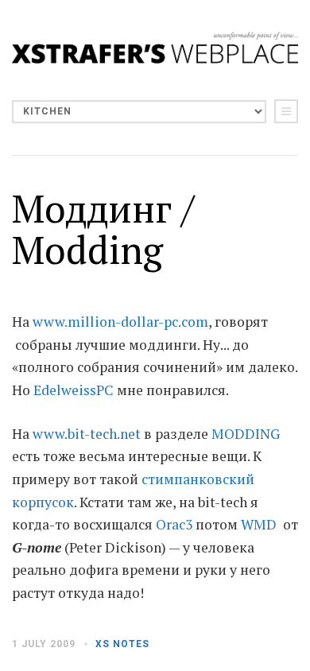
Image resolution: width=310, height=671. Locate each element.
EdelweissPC (73, 390)
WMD (259, 524)
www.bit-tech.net (87, 434)
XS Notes (122, 644)
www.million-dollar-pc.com (120, 321)
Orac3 (174, 524)
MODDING (245, 434)
